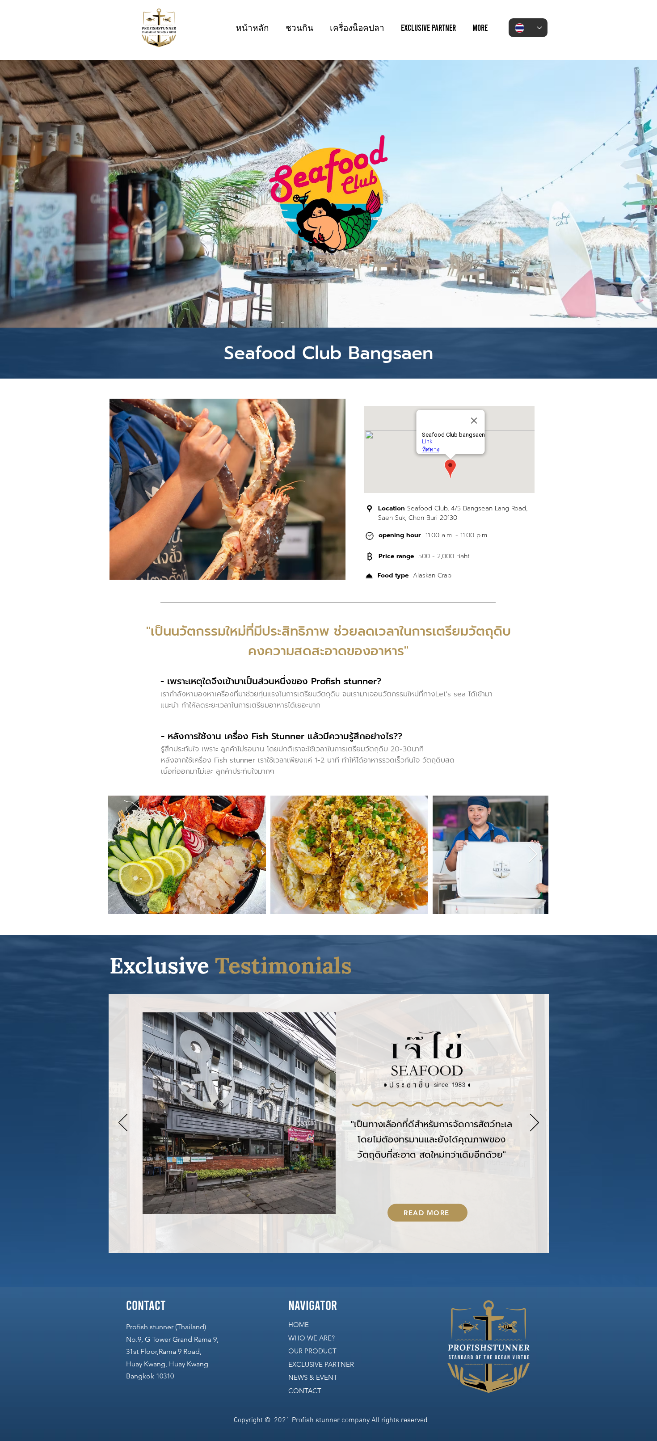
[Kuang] (290, 1241)
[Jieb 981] (357, 1241)
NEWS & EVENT (312, 1377)
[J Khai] (278, 1241)
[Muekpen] (368, 1241)
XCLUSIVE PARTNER (323, 1364)
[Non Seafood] (301, 1241)
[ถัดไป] (534, 1123)
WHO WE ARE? (311, 1338)
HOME (298, 1324)
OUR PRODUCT (312, 1351)
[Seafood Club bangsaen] (380, 1241)
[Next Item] (533, 855)
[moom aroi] (324, 1241)
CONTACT (304, 1390)
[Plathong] (346, 1241)
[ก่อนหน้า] (122, 1123)
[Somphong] (313, 1241)
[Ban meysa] (335, 1241)
